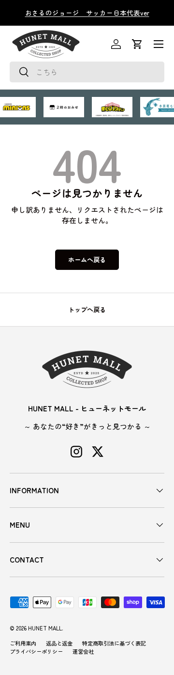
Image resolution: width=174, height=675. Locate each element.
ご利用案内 (23, 643)
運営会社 (83, 651)
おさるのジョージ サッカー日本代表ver (87, 12)
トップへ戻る (87, 309)
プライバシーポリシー (36, 651)
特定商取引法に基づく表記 (114, 643)
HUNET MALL (45, 628)
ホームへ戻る (87, 259)
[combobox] (87, 72)
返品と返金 (59, 643)
